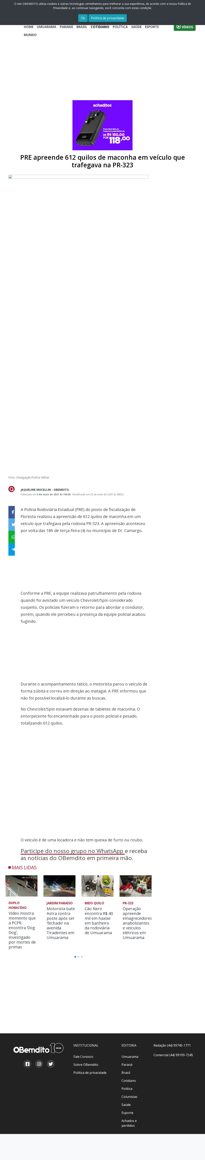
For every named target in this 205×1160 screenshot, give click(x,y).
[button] (149, 884)
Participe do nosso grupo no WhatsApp (73, 851)
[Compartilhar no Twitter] (11, 524)
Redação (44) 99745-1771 (172, 1045)
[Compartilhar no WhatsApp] (11, 537)
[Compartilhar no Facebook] (11, 512)
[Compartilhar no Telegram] (11, 549)
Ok (83, 18)
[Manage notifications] (195, 1151)
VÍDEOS (187, 27)
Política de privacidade (107, 18)
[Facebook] (27, 1064)
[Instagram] (39, 1064)
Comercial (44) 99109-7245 (173, 1055)
